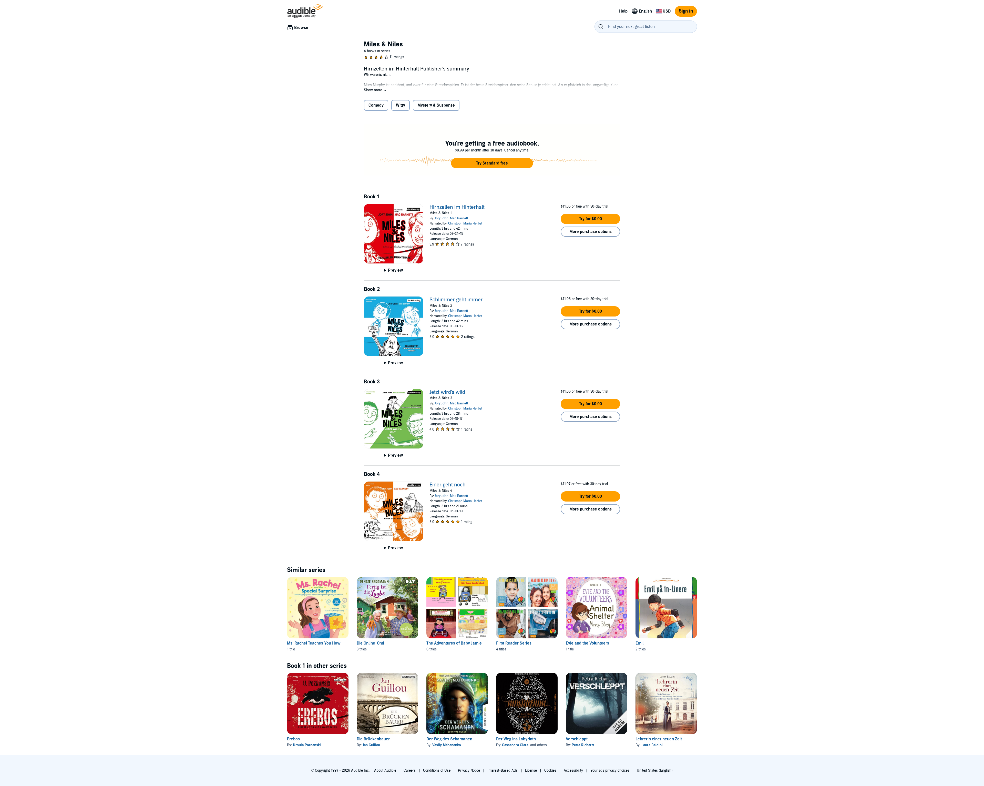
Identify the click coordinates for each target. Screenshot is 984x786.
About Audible (385, 770)
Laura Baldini (652, 745)
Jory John (441, 218)
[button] (375, 90)
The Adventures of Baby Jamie (454, 643)
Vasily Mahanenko (446, 745)
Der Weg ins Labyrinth (516, 739)
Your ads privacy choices (609, 770)
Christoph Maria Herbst (465, 223)
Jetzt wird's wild (447, 392)
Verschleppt (577, 739)
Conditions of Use (436, 770)
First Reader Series (513, 643)
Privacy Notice (469, 770)
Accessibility (573, 770)
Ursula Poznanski (307, 745)
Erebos (293, 739)
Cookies (550, 770)
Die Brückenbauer (373, 739)
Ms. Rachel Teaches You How (314, 643)
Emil (639, 643)
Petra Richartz (583, 745)
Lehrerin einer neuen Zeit (659, 739)
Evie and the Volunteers (587, 643)
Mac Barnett (459, 218)
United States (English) (655, 770)
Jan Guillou (371, 745)
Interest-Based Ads (502, 770)
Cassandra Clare (515, 745)
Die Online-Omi (370, 643)
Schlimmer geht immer (456, 300)
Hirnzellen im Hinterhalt (457, 207)
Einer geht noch (447, 485)
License (531, 770)
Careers (410, 770)
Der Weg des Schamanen (449, 739)
